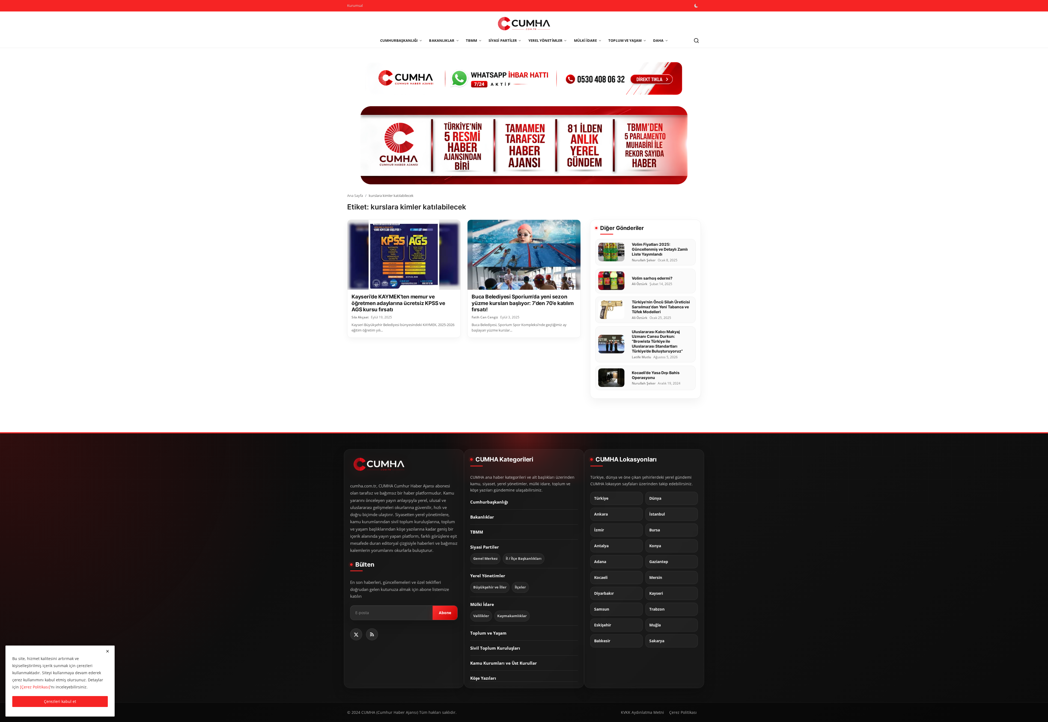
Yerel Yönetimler (487, 575)
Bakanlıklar (482, 517)
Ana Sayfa (355, 195)
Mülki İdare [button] (585, 40)
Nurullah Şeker (644, 260)
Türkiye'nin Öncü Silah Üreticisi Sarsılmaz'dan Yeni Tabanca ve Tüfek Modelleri (661, 306)
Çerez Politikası (683, 712)
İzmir (599, 530)
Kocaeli (601, 577)
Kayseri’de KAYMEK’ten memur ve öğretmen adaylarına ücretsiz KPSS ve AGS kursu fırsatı (398, 303)
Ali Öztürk (639, 284)
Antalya (601, 546)
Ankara (601, 514)
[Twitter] (356, 634)
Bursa (654, 530)
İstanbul (657, 514)
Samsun (601, 609)
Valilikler (481, 616)
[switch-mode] (697, 6)
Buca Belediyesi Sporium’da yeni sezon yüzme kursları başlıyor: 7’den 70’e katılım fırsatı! (522, 303)
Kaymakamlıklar (512, 616)
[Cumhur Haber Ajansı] (524, 145)
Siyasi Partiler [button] (503, 40)
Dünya (655, 498)
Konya (655, 546)
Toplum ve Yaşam (488, 633)
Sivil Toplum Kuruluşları (495, 648)
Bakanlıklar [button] (441, 40)
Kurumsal (355, 5)
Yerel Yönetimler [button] (545, 40)
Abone (445, 613)
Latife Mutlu (641, 357)
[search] (696, 40)
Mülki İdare (482, 604)
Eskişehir (602, 625)
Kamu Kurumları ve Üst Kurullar (503, 663)
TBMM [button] (471, 40)
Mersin (655, 577)
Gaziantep (658, 562)
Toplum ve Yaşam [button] (625, 40)
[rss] (372, 634)
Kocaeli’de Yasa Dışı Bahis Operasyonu (656, 375)
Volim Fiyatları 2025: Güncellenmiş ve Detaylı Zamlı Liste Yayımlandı (660, 249)
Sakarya (656, 641)
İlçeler (520, 587)
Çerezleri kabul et (60, 701)
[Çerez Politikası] (35, 687)
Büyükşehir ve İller (490, 587)
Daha (658, 40)
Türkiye (601, 498)
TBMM (476, 532)
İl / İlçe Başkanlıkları (523, 558)
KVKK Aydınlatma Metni (642, 712)
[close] (107, 651)
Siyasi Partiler (484, 547)
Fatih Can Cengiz (485, 317)
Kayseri (656, 593)
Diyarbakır (604, 593)
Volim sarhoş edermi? (652, 278)
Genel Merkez (485, 558)
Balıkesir (602, 641)
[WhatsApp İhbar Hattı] (524, 78)
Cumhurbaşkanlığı (489, 502)
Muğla (655, 625)
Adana (600, 562)
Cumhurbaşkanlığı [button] (399, 40)
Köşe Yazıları (483, 678)
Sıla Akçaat (360, 317)
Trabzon (657, 609)
